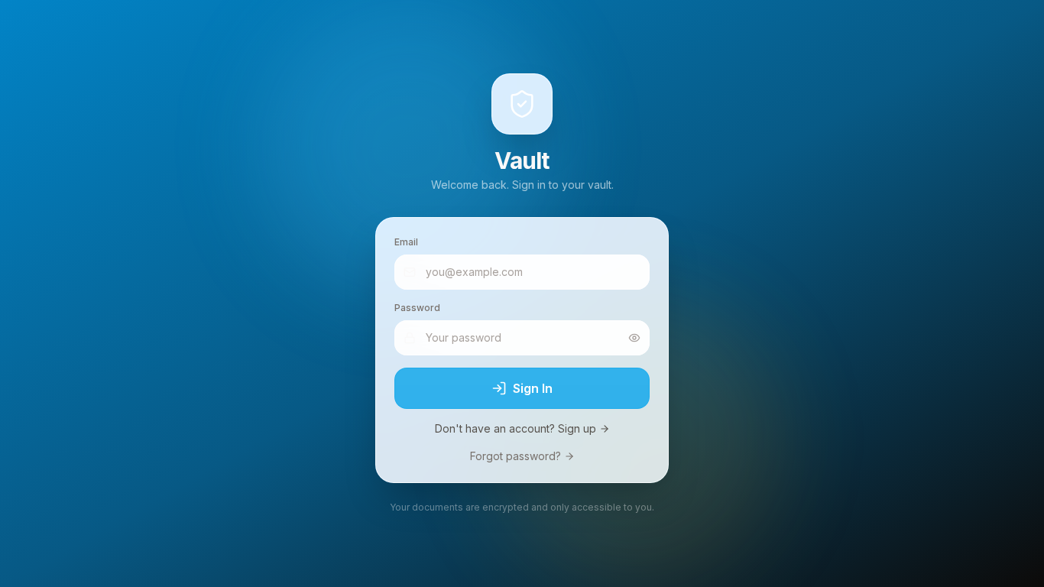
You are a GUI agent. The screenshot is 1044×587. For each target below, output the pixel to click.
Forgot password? (515, 455)
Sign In (533, 388)
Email (406, 242)
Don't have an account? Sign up (515, 428)
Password (417, 307)
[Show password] (634, 338)
